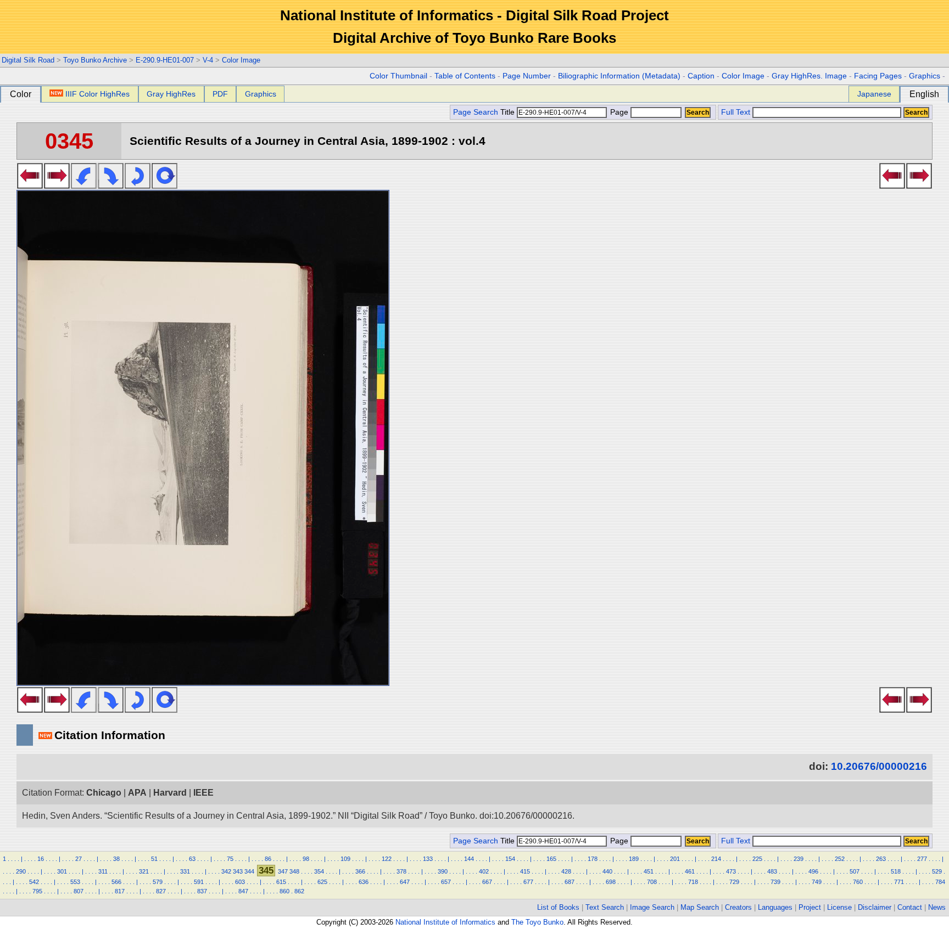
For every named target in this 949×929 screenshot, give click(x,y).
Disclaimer (874, 907)
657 (446, 882)
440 (607, 871)
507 (854, 871)
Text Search (604, 907)
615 (281, 882)
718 (693, 882)
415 (525, 871)
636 (364, 882)
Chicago (103, 792)
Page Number (527, 76)
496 (813, 871)
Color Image (241, 60)
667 (487, 882)
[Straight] (164, 185)
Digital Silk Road (28, 60)
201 (675, 858)
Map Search (699, 907)
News (937, 907)
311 (103, 871)
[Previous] (30, 185)
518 (896, 871)
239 (798, 858)
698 (611, 882)
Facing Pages (878, 76)
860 (284, 891)
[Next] (57, 185)
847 (243, 891)
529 (937, 871)
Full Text (735, 112)
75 (230, 858)
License (839, 907)
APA (137, 792)
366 (360, 871)
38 (116, 858)
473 (731, 871)
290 (21, 871)
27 (78, 858)
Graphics (924, 76)
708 (652, 882)
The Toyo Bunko (537, 922)
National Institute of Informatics (445, 922)
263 (881, 858)
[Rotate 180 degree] (137, 185)
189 (634, 858)
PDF (220, 93)
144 (469, 858)
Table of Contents (464, 76)
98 (306, 858)
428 (566, 871)
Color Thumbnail (398, 76)
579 (158, 882)
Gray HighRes (171, 93)
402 (484, 871)
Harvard (170, 792)
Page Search (475, 112)
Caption (701, 76)
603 (240, 882)
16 (40, 858)
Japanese (874, 93)
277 (922, 858)
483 (772, 871)
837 (202, 891)
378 (401, 871)
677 (528, 882)
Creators (738, 907)
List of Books (558, 907)
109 (345, 858)
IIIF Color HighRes (97, 93)
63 (192, 858)
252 (840, 858)
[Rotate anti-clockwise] (84, 185)
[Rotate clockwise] (111, 185)
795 (37, 891)
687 (569, 882)
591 (199, 882)
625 (322, 882)
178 (593, 858)
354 (319, 871)
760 (858, 882)
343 (238, 871)
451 (649, 871)
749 (817, 882)
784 (940, 882)
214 (716, 858)
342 (226, 871)
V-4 (208, 60)
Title (508, 112)
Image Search (652, 907)
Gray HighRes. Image (809, 76)
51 (154, 858)
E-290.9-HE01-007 (165, 60)
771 (899, 882)
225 (757, 858)
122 (387, 858)
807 (78, 891)
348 (294, 871)
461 (690, 871)
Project (810, 907)
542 (34, 882)
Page (619, 112)
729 (734, 882)
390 (443, 871)
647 (405, 882)
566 (116, 882)
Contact (909, 907)
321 (144, 871)
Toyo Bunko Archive (95, 60)
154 (510, 858)
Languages (775, 907)
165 (551, 858)
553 (75, 882)
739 (775, 882)
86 (268, 858)
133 (428, 858)
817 (120, 891)
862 (299, 891)
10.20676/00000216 (879, 766)
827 (161, 891)
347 (283, 871)
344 (249, 871)
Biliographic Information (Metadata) (619, 76)
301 (62, 871)
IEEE (203, 792)
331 (185, 871)
